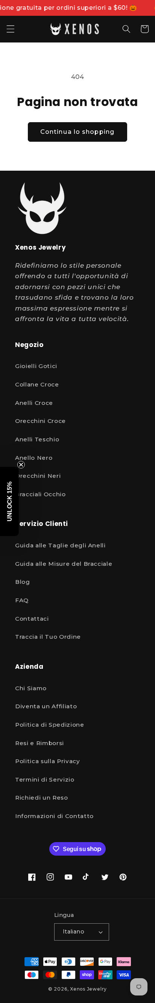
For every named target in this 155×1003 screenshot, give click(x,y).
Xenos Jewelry (88, 989)
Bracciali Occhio (40, 494)
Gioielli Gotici (36, 366)
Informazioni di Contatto (54, 816)
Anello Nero (33, 457)
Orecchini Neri (38, 475)
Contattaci (32, 618)
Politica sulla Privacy (47, 761)
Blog (22, 581)
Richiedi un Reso (41, 797)
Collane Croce (37, 384)
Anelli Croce (34, 402)
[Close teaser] (21, 464)
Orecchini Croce (40, 420)
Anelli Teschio (37, 439)
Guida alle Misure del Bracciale (63, 563)
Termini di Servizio (44, 779)
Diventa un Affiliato (46, 706)
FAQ (22, 600)
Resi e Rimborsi (39, 743)
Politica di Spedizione (49, 724)
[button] (10, 29)
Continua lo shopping (77, 131)
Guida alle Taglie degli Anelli (60, 545)
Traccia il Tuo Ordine (48, 636)
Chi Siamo (31, 688)
